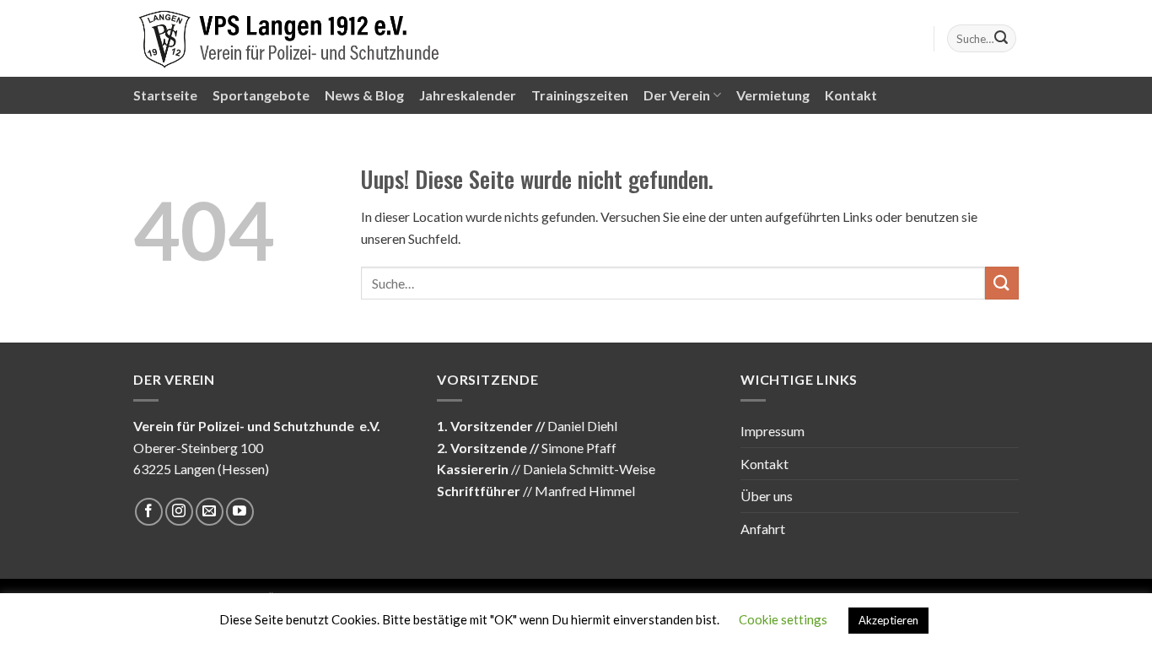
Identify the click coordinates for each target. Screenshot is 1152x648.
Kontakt (851, 95)
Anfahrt (762, 529)
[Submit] (1001, 38)
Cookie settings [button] (783, 619)
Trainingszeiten (579, 95)
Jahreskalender (467, 95)
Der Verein (676, 95)
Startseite (165, 95)
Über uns (766, 496)
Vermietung (773, 95)
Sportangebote (261, 95)
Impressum (772, 431)
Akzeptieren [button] (888, 620)
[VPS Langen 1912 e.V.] (289, 38)
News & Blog (364, 95)
